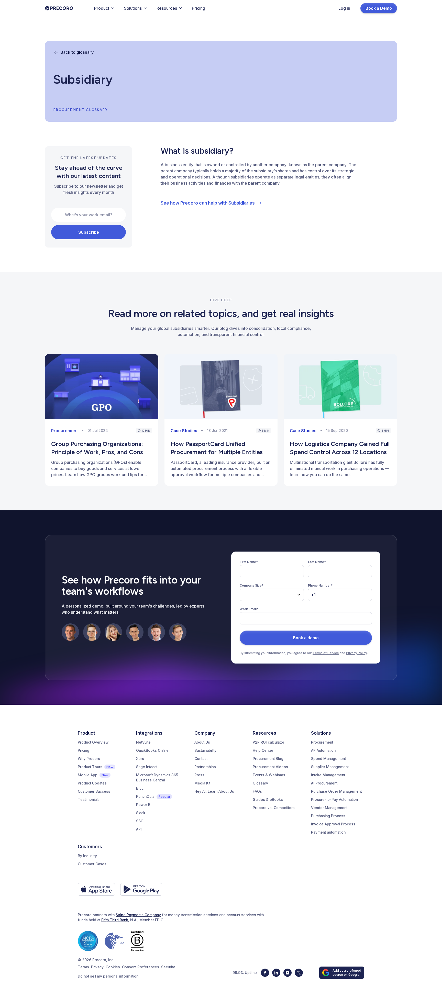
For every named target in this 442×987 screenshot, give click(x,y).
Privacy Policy (356, 653)
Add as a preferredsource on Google (347, 973)
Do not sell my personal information (108, 976)
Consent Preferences (140, 967)
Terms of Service (326, 653)
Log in (344, 8)
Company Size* (251, 585)
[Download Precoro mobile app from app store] (96, 889)
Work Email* (249, 609)
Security (168, 967)
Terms (83, 967)
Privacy (97, 967)
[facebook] (265, 973)
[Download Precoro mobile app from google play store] (141, 889)
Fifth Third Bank (114, 920)
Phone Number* (320, 585)
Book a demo (306, 637)
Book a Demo (379, 8)
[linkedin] (276, 973)
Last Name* (317, 562)
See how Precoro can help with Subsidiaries (208, 203)
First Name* (249, 562)
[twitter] (299, 973)
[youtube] (287, 973)
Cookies (113, 967)
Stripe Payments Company (138, 915)
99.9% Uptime (245, 972)
